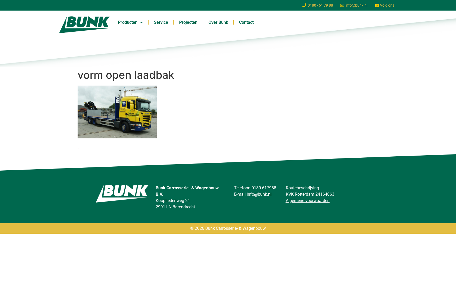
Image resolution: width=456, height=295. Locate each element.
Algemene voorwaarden (308, 200)
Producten (127, 22)
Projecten (188, 22)
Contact (246, 22)
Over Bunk (218, 22)
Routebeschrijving (302, 187)
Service (161, 22)
